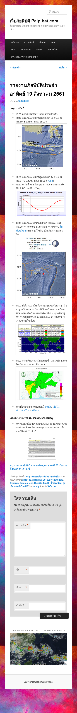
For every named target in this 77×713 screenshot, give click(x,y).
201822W (47, 479)
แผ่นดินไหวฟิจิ (21, 486)
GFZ (50, 180)
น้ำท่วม (42, 42)
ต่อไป (63, 67)
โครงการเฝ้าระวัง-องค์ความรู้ (24, 56)
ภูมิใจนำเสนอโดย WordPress (38, 681)
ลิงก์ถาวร (51, 486)
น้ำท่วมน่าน (55, 483)
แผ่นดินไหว (52, 49)
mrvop (36, 486)
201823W (58, 479)
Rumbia (38, 483)
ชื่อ (21, 570)
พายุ (53, 42)
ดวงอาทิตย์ (29, 42)
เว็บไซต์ (20, 605)
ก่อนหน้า (15, 67)
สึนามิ (13, 49)
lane (31, 483)
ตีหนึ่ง (48, 406)
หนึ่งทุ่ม (35, 410)
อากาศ (39, 49)
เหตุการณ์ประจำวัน (40, 476)
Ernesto (24, 483)
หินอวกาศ (26, 49)
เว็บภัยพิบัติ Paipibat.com (34, 21)
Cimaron (14, 483)
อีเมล (21, 587)
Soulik (46, 483)
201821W (37, 479)
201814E (26, 479)
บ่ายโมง (25, 410)
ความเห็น (22, 525)
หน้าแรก (15, 42)
